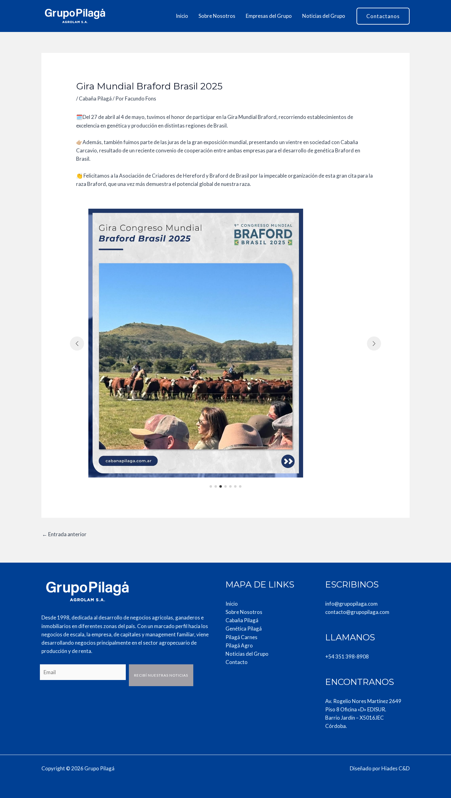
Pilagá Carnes (241, 637)
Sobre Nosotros (217, 16)
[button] (383, 16)
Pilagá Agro (239, 645)
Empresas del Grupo (269, 16)
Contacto (237, 662)
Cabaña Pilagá (95, 98)
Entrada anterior (64, 534)
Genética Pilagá (244, 628)
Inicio (182, 16)
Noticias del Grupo (323, 16)
